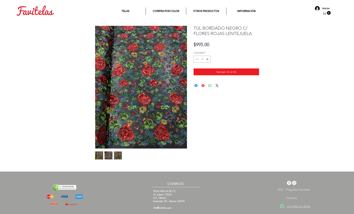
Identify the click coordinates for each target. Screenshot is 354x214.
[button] (327, 13)
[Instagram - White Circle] (294, 183)
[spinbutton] (202, 59)
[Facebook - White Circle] (289, 183)
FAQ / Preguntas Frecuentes (293, 189)
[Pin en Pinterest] (203, 85)
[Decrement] (196, 59)
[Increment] (207, 59)
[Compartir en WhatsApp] (210, 85)
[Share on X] (217, 85)
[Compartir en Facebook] (196, 85)
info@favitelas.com (162, 207)
